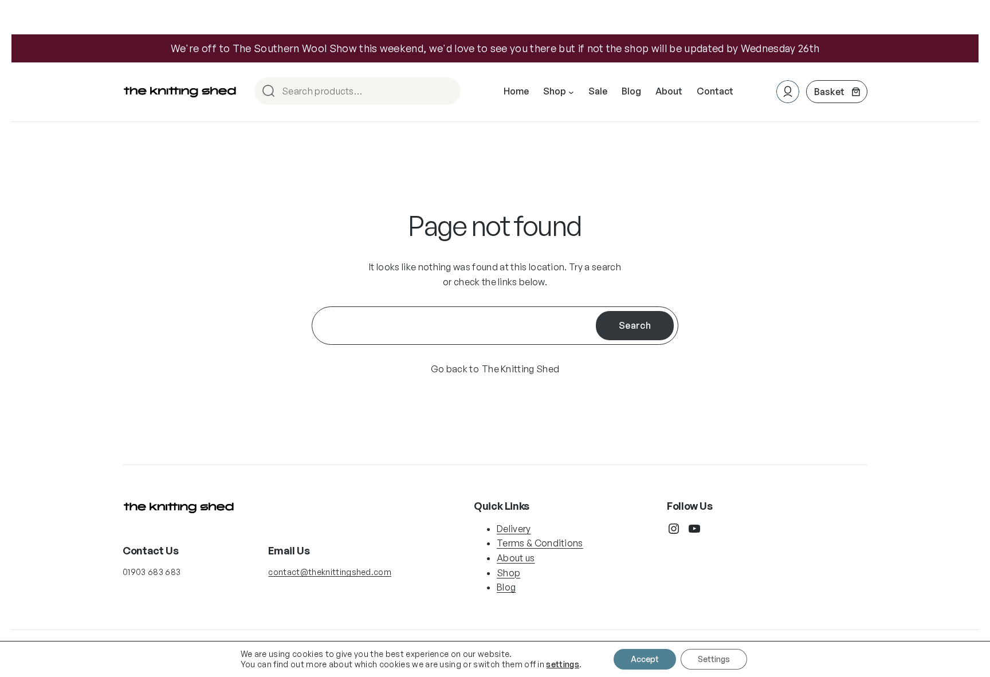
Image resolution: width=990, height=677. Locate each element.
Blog (506, 587)
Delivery (514, 528)
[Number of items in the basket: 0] (836, 91)
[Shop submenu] (571, 92)
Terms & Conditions (540, 543)
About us (516, 558)
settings (562, 664)
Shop (508, 572)
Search (447, 92)
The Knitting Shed (520, 369)
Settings (714, 659)
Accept (645, 659)
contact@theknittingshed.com (329, 572)
